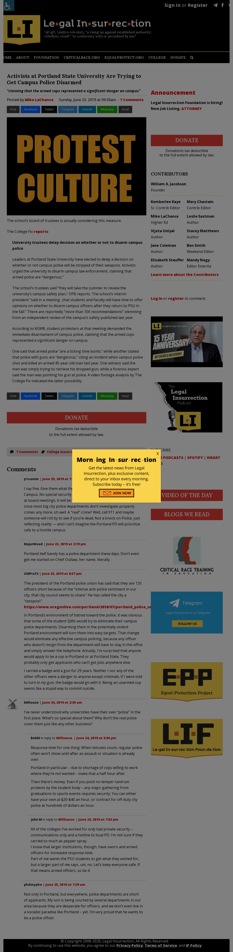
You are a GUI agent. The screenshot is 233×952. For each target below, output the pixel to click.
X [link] (158, 453)
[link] (116, 453)
